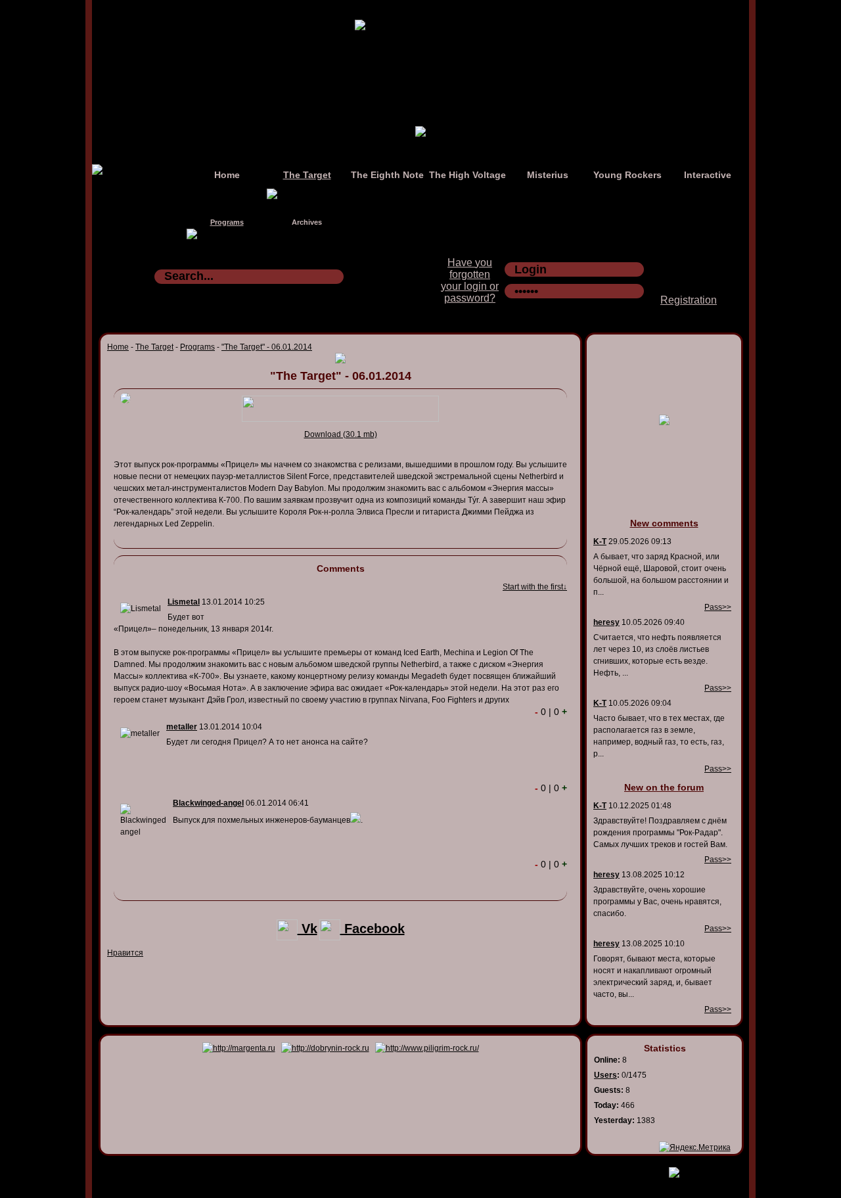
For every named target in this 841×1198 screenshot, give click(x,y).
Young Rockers (627, 175)
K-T (599, 541)
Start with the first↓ (535, 586)
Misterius (547, 175)
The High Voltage (467, 175)
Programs (227, 222)
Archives (307, 222)
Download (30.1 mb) (340, 434)
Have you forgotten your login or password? (470, 280)
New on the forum (664, 787)
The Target (307, 175)
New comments (664, 523)
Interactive (707, 175)
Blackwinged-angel (208, 803)
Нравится (125, 952)
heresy (606, 622)
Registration (688, 300)
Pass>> (717, 607)
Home (227, 175)
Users (605, 1075)
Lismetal (184, 602)
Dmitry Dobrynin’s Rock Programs (406, 1169)
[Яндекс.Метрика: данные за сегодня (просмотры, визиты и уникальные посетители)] (695, 1147)
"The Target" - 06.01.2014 (266, 347)
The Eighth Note (387, 175)
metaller (181, 726)
